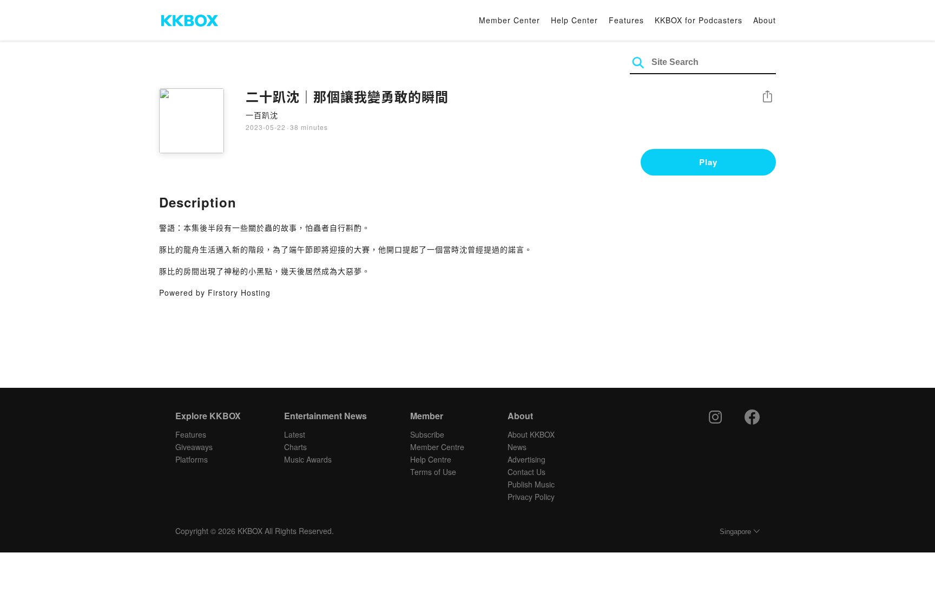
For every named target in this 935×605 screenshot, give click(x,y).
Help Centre (430, 459)
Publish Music (531, 484)
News (517, 446)
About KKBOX (531, 434)
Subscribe (427, 434)
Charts (295, 446)
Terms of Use (433, 471)
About (764, 20)
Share (767, 97)
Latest (294, 434)
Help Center (574, 20)
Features (626, 20)
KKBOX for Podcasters (698, 20)
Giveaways (194, 446)
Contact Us (526, 471)
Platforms (191, 459)
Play (708, 162)
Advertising (526, 459)
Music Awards (308, 459)
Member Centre (437, 446)
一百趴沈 (262, 114)
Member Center (509, 20)
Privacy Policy (531, 496)
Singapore (735, 532)
